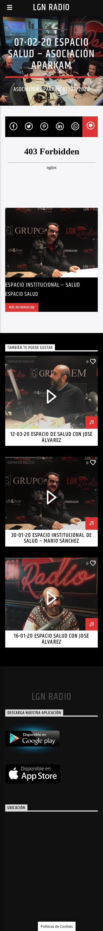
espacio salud (51, 34)
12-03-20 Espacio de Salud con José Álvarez (51, 437)
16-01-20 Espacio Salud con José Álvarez (51, 639)
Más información (22, 307)
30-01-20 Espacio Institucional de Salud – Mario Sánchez (51, 538)
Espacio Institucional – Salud (42, 285)
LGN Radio (51, 8)
